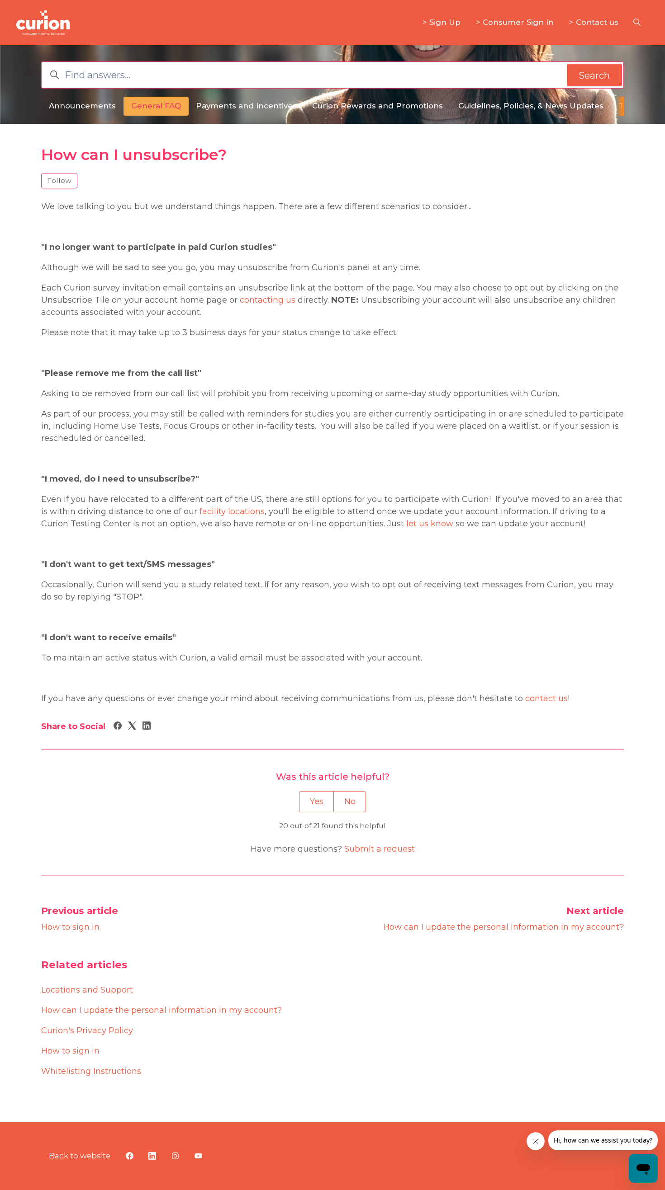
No (350, 801)
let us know (429, 524)
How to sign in (70, 927)
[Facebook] (118, 727)
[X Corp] (132, 727)
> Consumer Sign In (515, 22)
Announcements (82, 105)
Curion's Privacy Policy (87, 1030)
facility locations (232, 511)
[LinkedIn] (146, 727)
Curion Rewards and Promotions (377, 105)
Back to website (79, 1155)
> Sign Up (442, 22)
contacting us (267, 300)
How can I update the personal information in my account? (503, 927)
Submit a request (379, 849)
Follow (59, 180)
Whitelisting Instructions (91, 1071)
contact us (546, 698)
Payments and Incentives (246, 105)
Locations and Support (87, 990)
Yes (316, 801)
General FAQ (156, 105)
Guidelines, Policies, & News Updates (530, 105)
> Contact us (593, 22)
